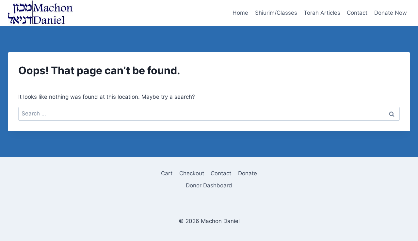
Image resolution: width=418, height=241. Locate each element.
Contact (357, 12)
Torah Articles (322, 12)
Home (240, 12)
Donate (247, 173)
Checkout (191, 173)
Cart (166, 173)
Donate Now (390, 12)
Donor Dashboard (209, 185)
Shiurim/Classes (276, 12)
